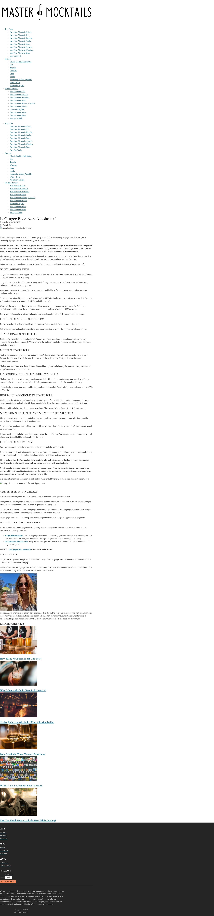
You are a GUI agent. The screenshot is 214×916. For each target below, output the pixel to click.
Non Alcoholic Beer (18, 115)
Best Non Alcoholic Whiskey (21, 49)
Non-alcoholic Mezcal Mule (16, 541)
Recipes (8, 58)
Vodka (12, 76)
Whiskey (13, 70)
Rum (12, 73)
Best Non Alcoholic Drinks (20, 32)
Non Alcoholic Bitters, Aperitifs (22, 103)
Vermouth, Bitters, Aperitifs (21, 79)
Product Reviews (11, 88)
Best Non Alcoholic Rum (20, 44)
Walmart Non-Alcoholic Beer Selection (21, 785)
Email (2, 877)
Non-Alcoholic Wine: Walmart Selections (22, 753)
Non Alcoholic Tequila (19, 94)
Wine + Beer (15, 82)
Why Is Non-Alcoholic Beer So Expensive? (23, 690)
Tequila (13, 67)
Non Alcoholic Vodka (18, 106)
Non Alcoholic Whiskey (19, 97)
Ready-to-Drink (16, 118)
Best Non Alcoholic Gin (19, 35)
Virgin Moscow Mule (14, 535)
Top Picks (9, 29)
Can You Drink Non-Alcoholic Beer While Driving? (28, 820)
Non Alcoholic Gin (17, 91)
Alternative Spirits (17, 85)
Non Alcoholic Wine (18, 112)
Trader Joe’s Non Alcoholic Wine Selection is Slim (27, 722)
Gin (11, 64)
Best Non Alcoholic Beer (20, 52)
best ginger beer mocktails (20, 549)
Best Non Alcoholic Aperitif (21, 46)
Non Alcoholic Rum (18, 100)
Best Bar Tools (16, 55)
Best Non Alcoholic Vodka (20, 41)
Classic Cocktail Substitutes (20, 61)
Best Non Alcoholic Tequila (21, 38)
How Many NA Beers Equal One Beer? (20, 658)
